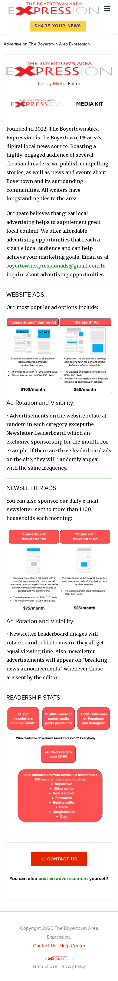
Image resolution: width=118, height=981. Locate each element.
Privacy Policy (73, 966)
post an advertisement (63, 879)
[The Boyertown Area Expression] (53, 8)
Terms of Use (45, 966)
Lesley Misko (51, 84)
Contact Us (44, 946)
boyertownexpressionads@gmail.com (53, 266)
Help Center (72, 946)
